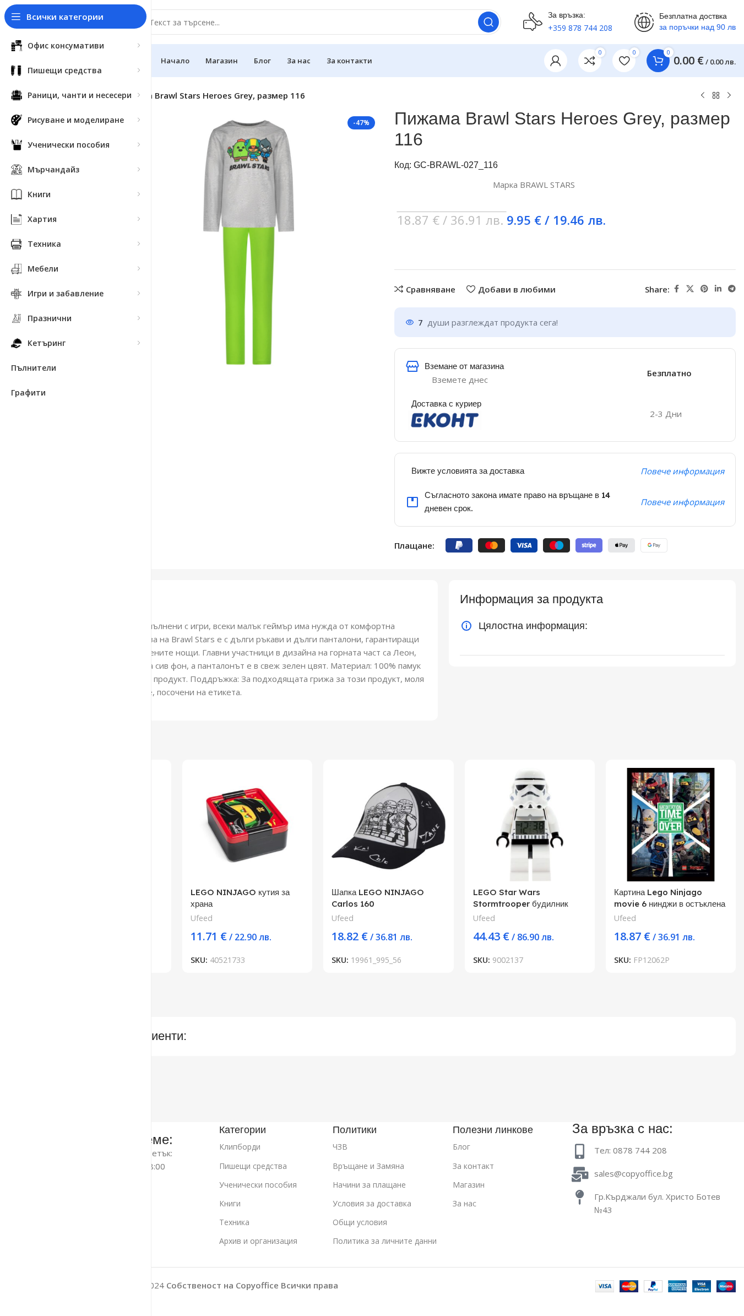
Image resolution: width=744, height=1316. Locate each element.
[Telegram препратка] (732, 288)
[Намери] (488, 22)
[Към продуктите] (716, 95)
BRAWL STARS (547, 184)
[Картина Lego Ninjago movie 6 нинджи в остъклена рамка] (670, 824)
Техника (234, 1222)
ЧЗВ (340, 1146)
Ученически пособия (258, 1184)
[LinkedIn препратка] (718, 288)
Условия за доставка (372, 1203)
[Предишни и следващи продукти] (702, 95)
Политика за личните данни (385, 1241)
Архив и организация (258, 1241)
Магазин (469, 1184)
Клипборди (239, 1146)
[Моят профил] (556, 61)
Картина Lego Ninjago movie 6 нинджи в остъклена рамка (669, 903)
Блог (461, 1146)
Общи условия (360, 1222)
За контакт (473, 1166)
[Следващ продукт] (729, 95)
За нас (464, 1203)
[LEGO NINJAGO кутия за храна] (247, 824)
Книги (230, 1203)
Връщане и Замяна (368, 1166)
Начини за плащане (369, 1184)
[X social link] (690, 288)
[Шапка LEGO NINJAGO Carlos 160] (388, 824)
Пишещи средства (253, 1166)
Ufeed (202, 918)
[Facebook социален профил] (676, 288)
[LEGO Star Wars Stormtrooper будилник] (529, 824)
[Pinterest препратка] (704, 288)
